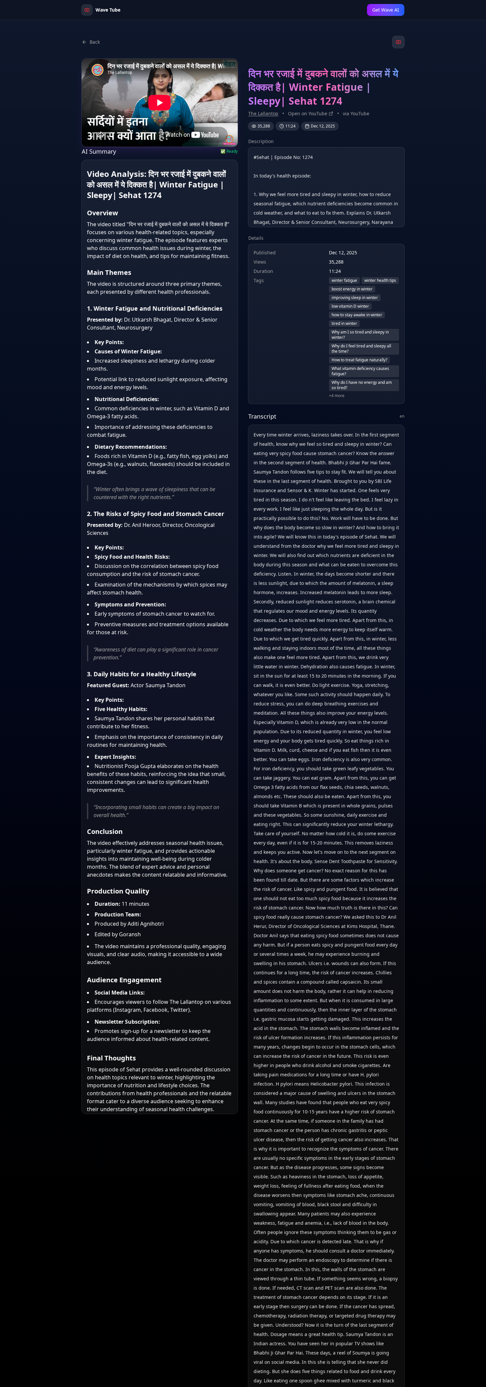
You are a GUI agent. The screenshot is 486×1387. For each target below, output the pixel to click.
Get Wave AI (385, 10)
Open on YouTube (307, 113)
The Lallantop (263, 113)
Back (95, 42)
